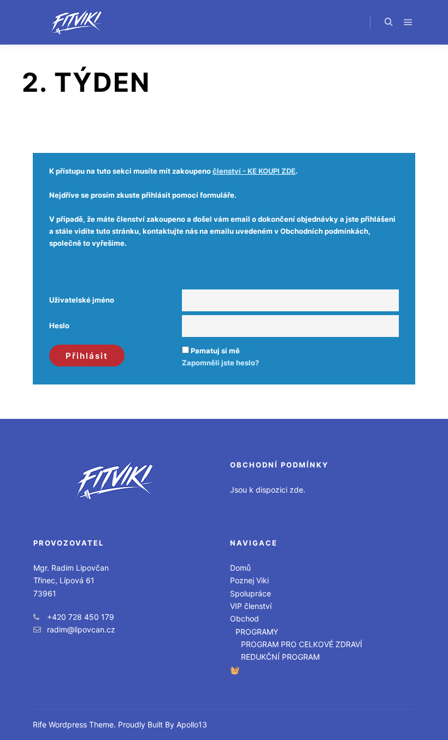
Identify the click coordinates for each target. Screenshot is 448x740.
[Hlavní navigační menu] (408, 22)
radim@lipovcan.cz (81, 629)
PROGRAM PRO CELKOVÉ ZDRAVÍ (301, 644)
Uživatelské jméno (81, 299)
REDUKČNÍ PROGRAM (280, 656)
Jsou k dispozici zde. (267, 489)
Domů (240, 567)
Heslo (59, 325)
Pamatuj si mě (215, 350)
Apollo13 (191, 724)
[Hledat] (388, 22)
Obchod (244, 618)
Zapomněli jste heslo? (220, 362)
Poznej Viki (249, 580)
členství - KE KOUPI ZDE (254, 171)
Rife (39, 724)
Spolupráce (250, 593)
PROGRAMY (256, 631)
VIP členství (251, 606)
